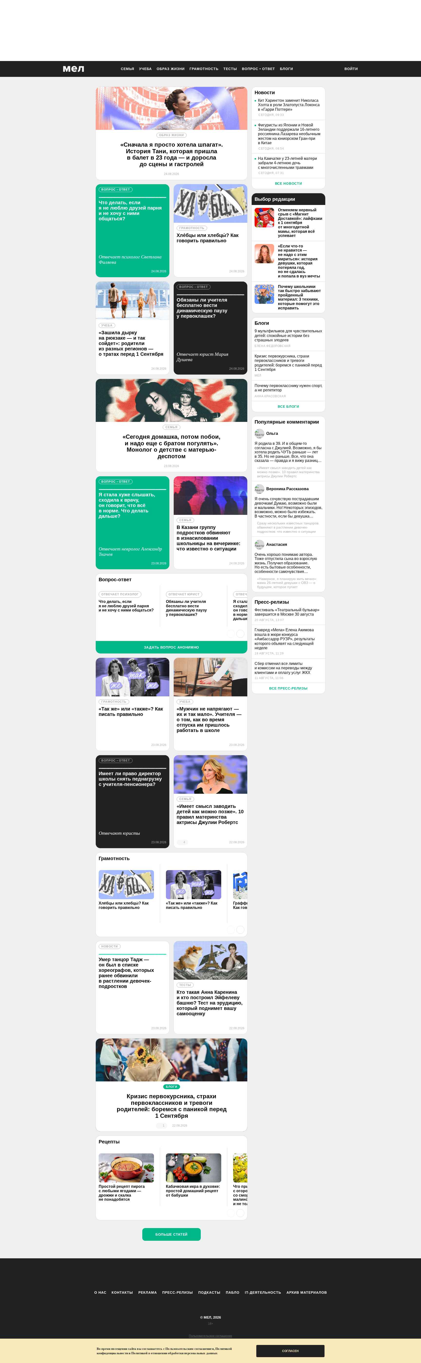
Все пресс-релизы (288, 688)
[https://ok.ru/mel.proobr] (237, 1274)
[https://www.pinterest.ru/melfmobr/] (224, 1274)
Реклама (147, 1292)
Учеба (145, 69)
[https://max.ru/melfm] (251, 1274)
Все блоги (288, 406)
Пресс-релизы (177, 1292)
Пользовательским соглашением (189, 1349)
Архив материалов (307, 1292)
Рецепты (109, 1141)
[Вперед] (240, 634)
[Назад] (231, 634)
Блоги (286, 69)
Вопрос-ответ (115, 579)
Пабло (232, 1292)
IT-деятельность (263, 1292)
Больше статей (171, 1234)
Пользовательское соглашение (210, 1336)
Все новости (288, 183)
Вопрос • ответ (258, 69)
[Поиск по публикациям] (335, 69)
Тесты (230, 69)
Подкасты (209, 1292)
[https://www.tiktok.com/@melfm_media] (210, 1274)
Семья (127, 69)
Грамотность (204, 69)
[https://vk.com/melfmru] (197, 1274)
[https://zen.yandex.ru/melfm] (184, 1274)
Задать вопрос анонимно (171, 647)
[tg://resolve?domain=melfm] (170, 1274)
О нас (100, 1292)
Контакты (122, 1292)
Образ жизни (171, 69)
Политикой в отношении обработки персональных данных (174, 1353)
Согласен (290, 1351)
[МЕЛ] (73, 69)
